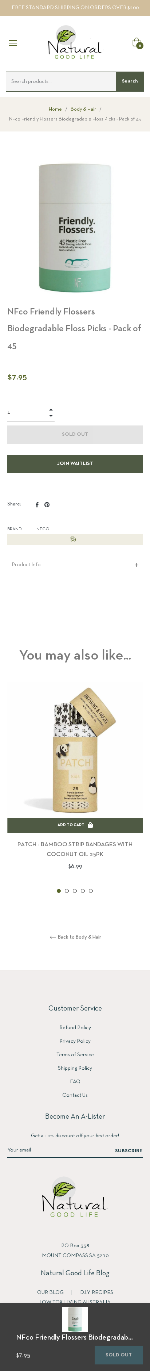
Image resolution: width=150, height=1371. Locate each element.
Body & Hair (83, 109)
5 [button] (91, 891)
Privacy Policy (75, 1041)
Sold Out (119, 1355)
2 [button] (67, 891)
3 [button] (75, 891)
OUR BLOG (51, 1292)
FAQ (75, 1081)
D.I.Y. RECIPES (96, 1292)
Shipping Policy (75, 1068)
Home (55, 109)
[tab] (75, 565)
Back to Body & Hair (79, 937)
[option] (75, 788)
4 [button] (83, 891)
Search (130, 81)
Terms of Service (75, 1054)
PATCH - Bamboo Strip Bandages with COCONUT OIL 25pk (75, 849)
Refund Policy (75, 1027)
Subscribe (129, 1151)
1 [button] (59, 891)
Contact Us (75, 1095)
